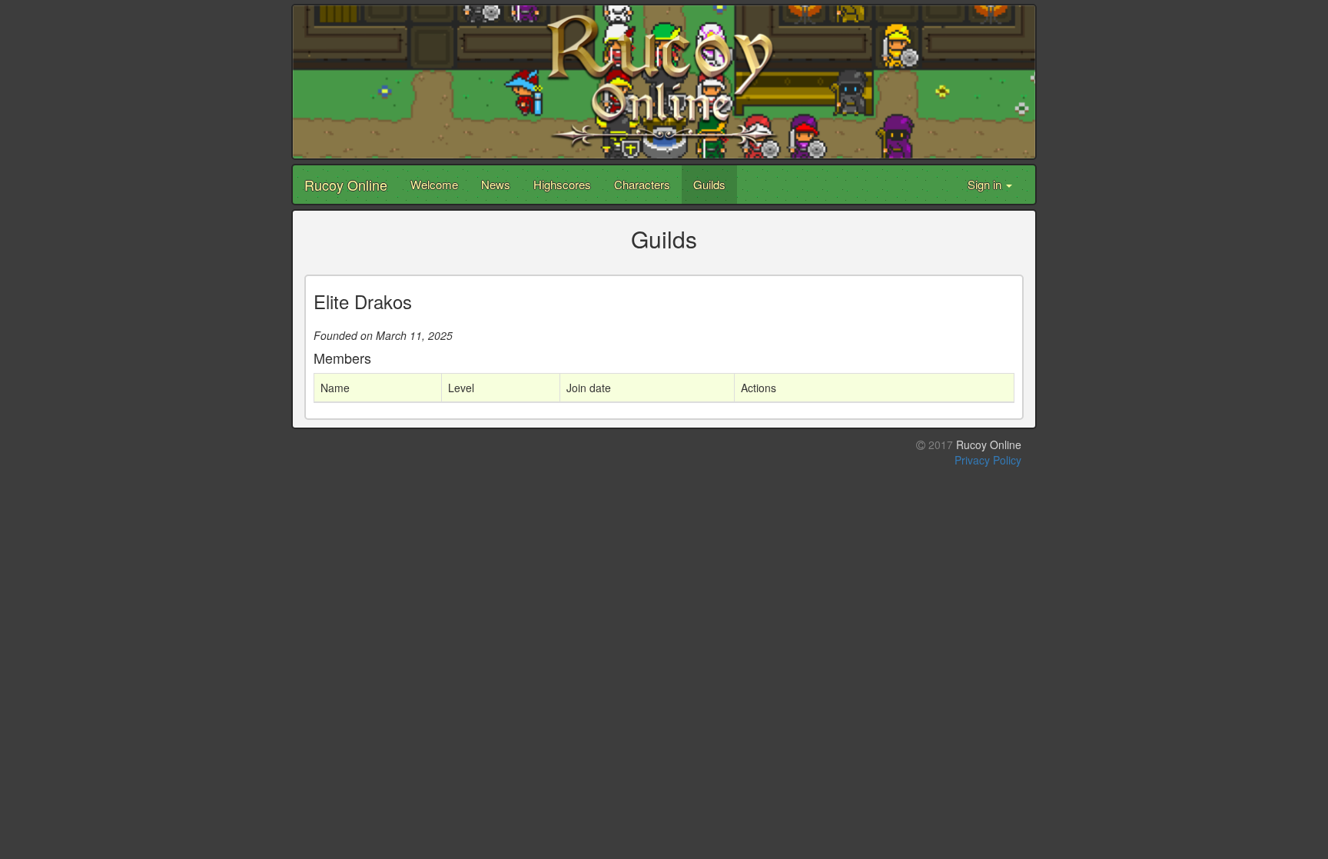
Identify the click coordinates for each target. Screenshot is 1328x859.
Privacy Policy (987, 460)
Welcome (434, 184)
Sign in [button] (986, 184)
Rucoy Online (345, 185)
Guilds (709, 184)
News (495, 184)
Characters (642, 184)
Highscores (562, 184)
